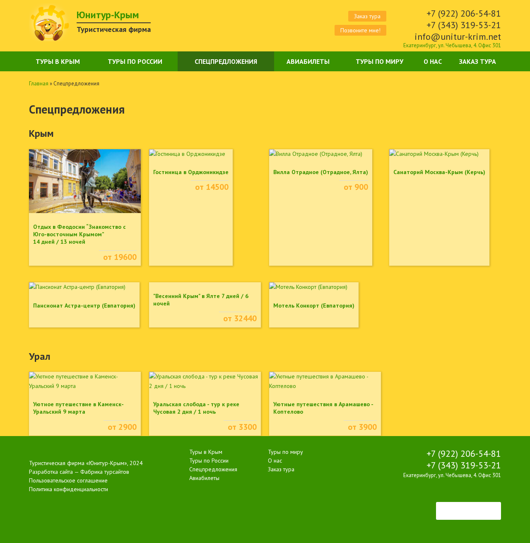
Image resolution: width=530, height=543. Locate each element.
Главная (38, 83)
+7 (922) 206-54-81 (463, 13)
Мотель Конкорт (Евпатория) (313, 305)
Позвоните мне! (360, 30)
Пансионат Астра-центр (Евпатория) (84, 305)
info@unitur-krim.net (457, 36)
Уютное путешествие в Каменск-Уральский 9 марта (78, 407)
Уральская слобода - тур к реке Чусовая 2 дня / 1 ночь (196, 407)
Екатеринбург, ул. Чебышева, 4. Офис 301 (452, 45)
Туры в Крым (58, 61)
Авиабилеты (308, 61)
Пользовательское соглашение (68, 480)
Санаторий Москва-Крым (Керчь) (439, 172)
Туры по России (135, 61)
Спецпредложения (226, 61)
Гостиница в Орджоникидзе (191, 172)
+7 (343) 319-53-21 (463, 25)
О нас (433, 61)
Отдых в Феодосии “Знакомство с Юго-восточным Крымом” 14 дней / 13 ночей (79, 234)
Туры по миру (379, 61)
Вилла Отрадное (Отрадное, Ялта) (320, 172)
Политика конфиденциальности (68, 489)
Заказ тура (367, 16)
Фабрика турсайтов (104, 471)
